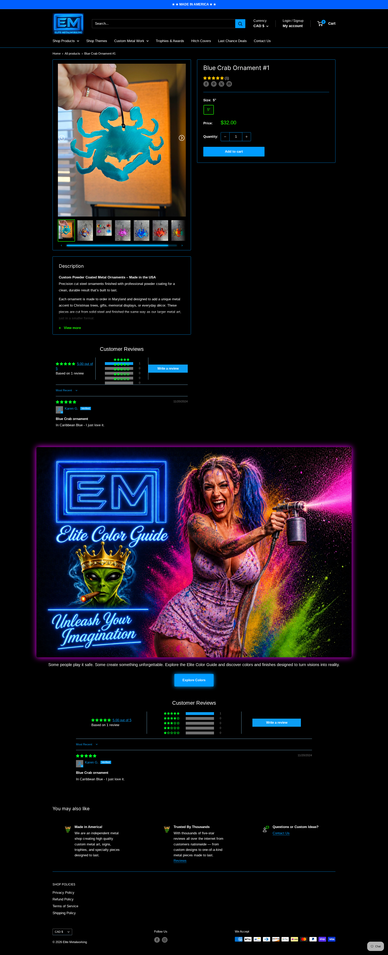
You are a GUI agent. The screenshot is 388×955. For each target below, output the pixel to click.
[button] (214, 78)
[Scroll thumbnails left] (61, 245)
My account (293, 26)
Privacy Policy (63, 893)
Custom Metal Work (129, 41)
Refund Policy (63, 899)
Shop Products (64, 41)
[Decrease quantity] (225, 136)
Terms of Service (65, 906)
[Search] (240, 23)
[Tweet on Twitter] (221, 84)
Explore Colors (194, 680)
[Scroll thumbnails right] (182, 245)
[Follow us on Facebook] (157, 940)
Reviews (180, 861)
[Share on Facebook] (206, 84)
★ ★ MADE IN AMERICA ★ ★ (194, 4)
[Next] (182, 138)
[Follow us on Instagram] (165, 940)
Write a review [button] (168, 368)
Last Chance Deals (232, 41)
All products (72, 53)
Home (57, 53)
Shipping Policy (64, 913)
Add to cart (234, 151)
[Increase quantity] (246, 136)
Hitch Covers (201, 41)
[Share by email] (229, 84)
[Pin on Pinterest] (214, 84)
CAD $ (59, 931)
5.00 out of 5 (122, 720)
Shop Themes (96, 41)
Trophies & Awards (170, 41)
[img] (66, 402)
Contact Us (262, 41)
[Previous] (62, 138)
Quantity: (210, 137)
